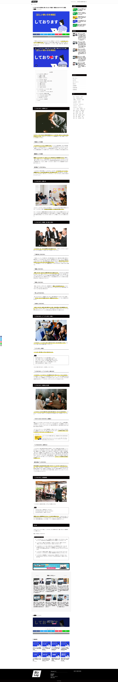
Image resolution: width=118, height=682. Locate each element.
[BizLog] (34, 2)
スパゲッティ (75, 105)
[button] (36, 34)
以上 (84, 108)
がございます (79, 99)
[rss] (84, 1)
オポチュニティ (81, 104)
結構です (79, 116)
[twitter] (78, 1)
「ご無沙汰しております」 (43, 82)
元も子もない (77, 110)
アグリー (79, 102)
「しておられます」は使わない (43, 95)
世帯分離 (81, 108)
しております (39, 615)
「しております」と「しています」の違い (45, 89)
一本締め (77, 108)
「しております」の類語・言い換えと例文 (45, 81)
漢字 (76, 116)
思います (77, 113)
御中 (73, 113)
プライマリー (80, 107)
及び (73, 111)
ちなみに (79, 101)
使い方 (35, 9)
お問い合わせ (53, 677)
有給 (73, 116)
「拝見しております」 (42, 84)
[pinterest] (81, 1)
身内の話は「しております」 (43, 97)
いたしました (77, 96)
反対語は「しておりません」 (43, 77)
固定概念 (77, 111)
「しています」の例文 (42, 90)
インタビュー (76, 78)
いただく (82, 96)
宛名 (80, 111)
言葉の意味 (75, 87)
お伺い (74, 98)
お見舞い (74, 99)
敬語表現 (75, 85)
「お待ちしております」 (42, 87)
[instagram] (79, 1)
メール (74, 108)
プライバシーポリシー (54, 676)
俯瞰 (73, 110)
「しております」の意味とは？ (43, 74)
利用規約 (52, 675)
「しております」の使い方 (42, 79)
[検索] (85, 1)
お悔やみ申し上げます (79, 98)
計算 (82, 116)
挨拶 (82, 113)
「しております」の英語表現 (43, 99)
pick (73, 96)
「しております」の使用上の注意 (43, 93)
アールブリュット (75, 104)
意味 (80, 113)
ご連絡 (83, 99)
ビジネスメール (76, 81)
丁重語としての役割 (42, 75)
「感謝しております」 (42, 83)
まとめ (39, 100)
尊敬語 (83, 111)
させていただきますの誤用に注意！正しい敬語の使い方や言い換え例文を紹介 (54, 436)
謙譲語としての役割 (42, 76)
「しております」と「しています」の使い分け (46, 91)
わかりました (75, 102)
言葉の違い (75, 89)
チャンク (79, 105)
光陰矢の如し (82, 110)
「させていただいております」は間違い (45, 94)
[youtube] (82, 1)
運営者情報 (52, 674)
